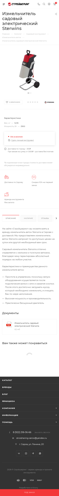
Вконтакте (19, 453)
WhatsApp (40, 453)
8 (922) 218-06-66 (22, 432)
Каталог (7, 380)
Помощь (7, 422)
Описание (11, 218)
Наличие (28, 218)
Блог (5, 394)
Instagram (26, 453)
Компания (8, 408)
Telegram (33, 453)
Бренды (7, 387)
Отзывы (45, 218)
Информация (10, 415)
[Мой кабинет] (49, 4)
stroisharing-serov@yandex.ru (31, 438)
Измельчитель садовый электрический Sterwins (27, 324)
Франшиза (8, 401)
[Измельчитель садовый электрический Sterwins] (29, 70)
